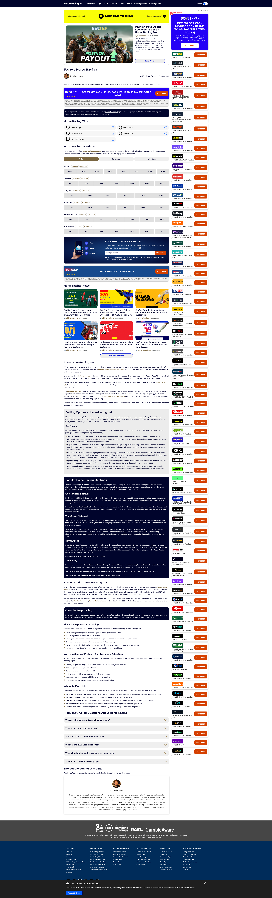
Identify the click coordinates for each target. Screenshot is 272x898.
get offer (200, 55)
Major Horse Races (189, 857)
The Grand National (119, 854)
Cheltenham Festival (119, 852)
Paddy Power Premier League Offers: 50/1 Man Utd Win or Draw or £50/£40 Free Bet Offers (80, 312)
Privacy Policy (70, 864)
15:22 (107, 195)
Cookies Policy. (188, 888)
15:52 (125, 195)
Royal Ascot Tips (165, 864)
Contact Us (70, 857)
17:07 (161, 207)
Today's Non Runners (190, 862)
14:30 (86, 183)
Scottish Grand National (120, 857)
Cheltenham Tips (165, 857)
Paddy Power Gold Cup (144, 852)
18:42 (132, 219)
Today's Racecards (189, 852)
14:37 (72, 207)
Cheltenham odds (81, 601)
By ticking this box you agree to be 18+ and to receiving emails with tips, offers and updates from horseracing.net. (135, 258)
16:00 (132, 183)
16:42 (71, 219)
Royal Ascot (117, 864)
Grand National (141, 864)
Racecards (90, 4)
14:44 (97, 171)
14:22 (72, 195)
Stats (106, 4)
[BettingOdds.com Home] (73, 3)
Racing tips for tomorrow (114, 396)
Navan (67, 166)
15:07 (90, 207)
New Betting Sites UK (96, 857)
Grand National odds (97, 601)
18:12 (116, 219)
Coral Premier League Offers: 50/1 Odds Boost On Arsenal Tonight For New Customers (80, 344)
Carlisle (67, 178)
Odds (122, 4)
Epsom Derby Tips (166, 867)
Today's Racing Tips (166, 852)
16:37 (143, 207)
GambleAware (167, 835)
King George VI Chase (143, 859)
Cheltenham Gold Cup (144, 862)
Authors (69, 854)
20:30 (147, 231)
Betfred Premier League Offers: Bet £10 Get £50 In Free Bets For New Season (151, 344)
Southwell (69, 226)
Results (114, 4)
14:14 (83, 171)
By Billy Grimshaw (142, 36)
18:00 (71, 231)
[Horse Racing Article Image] (99, 44)
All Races (75, 166)
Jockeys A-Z (187, 867)
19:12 (147, 219)
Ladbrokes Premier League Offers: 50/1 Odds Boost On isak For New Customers (116, 344)
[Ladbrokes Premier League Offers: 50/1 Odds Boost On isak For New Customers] (116, 330)
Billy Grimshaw (78, 76)
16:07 (125, 207)
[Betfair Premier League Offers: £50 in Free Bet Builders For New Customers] (152, 298)
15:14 (110, 171)
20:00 (132, 231)
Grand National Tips (166, 869)
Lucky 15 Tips (164, 854)
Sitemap (69, 872)
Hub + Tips (83, 166)
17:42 (101, 219)
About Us (69, 852)
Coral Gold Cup (141, 857)
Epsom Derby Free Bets (97, 864)
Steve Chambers (144, 350)
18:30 (86, 231)
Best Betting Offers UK (97, 852)
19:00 (101, 231)
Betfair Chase (141, 854)
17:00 (162, 183)
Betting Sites (155, 4)
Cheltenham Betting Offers (98, 869)
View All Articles (116, 356)
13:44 (70, 171)
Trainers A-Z (187, 869)
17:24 (163, 171)
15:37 (108, 207)
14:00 (71, 183)
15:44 (123, 171)
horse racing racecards (92, 151)
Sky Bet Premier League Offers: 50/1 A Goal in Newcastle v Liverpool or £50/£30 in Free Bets (116, 312)
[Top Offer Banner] (116, 16)
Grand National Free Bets (98, 862)
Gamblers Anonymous (180, 835)
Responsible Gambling (73, 869)
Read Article (150, 61)
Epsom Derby (117, 859)
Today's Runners (188, 859)
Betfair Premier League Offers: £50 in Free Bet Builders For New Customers (151, 312)
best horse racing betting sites (111, 369)
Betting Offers (140, 4)
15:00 (101, 183)
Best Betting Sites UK (96, 854)
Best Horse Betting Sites (97, 859)
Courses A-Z (187, 864)
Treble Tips (163, 862)
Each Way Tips (164, 859)
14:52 (90, 195)
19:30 (116, 231)
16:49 (150, 171)
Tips (99, 4)
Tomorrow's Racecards (190, 854)
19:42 (162, 219)
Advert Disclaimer (202, 10)
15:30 (116, 183)
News (129, 4)
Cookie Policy (70, 867)
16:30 (147, 183)
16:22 (143, 195)
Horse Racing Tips (112, 112)
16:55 (161, 195)
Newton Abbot (71, 214)
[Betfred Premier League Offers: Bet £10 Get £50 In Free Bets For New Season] (152, 330)
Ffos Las (68, 202)
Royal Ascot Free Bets (97, 867)
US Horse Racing (71, 859)
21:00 (162, 231)
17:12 (86, 219)
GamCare (159, 835)
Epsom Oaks (117, 862)
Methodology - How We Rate (75, 862)
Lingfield (68, 190)
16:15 (136, 171)
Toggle (205, 3)
